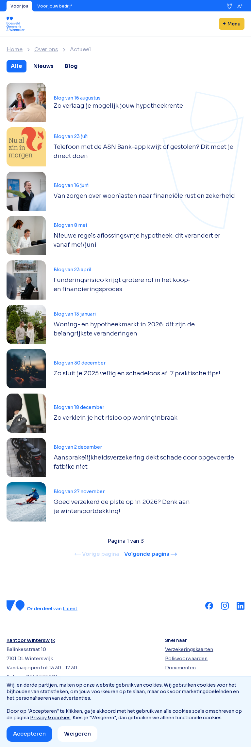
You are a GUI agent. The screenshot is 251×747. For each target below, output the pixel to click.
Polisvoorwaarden (186, 658)
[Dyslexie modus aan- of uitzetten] (229, 6)
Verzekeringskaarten (189, 649)
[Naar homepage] (16, 23)
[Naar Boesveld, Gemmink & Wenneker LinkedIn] (240, 606)
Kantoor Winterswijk (31, 640)
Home (15, 49)
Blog (71, 66)
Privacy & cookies (50, 718)
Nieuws (43, 66)
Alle (16, 66)
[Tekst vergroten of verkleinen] (239, 6)
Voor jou (19, 6)
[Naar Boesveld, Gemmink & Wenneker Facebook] (209, 606)
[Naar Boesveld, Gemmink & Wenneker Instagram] (225, 606)
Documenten (180, 668)
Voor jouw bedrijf (54, 6)
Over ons (46, 49)
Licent (70, 609)
